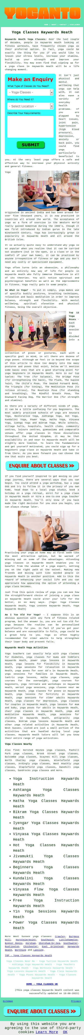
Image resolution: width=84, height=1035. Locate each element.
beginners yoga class (19, 450)
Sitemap (8, 1001)
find (16, 750)
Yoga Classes (61, 790)
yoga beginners (15, 373)
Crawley (60, 936)
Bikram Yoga (47, 423)
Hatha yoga (48, 677)
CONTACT (63, 25)
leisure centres (29, 429)
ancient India (34, 212)
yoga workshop (52, 483)
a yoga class (14, 66)
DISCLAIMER (75, 25)
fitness (14, 284)
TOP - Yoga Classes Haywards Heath (28, 955)
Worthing (20, 950)
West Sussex (13, 728)
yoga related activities (31, 725)
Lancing (38, 950)
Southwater (70, 943)
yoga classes (42, 936)
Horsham (31, 943)
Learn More (47, 1032)
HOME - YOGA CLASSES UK (42, 984)
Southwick (47, 940)
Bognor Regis (13, 943)
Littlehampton (68, 940)
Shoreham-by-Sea (49, 943)
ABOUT (53, 25)
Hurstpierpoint (26, 940)
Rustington (12, 946)
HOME (46, 25)
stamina (73, 56)
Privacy (76, 1001)
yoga (71, 46)
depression (66, 136)
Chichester (30, 946)
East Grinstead (52, 946)
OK (65, 1032)
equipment (55, 262)
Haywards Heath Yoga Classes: (26, 39)
